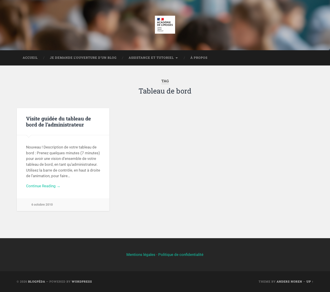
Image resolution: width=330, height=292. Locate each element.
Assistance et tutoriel (151, 58)
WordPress (82, 281)
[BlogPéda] (165, 25)
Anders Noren (289, 281)
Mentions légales (140, 254)
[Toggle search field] (306, 57)
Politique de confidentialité (180, 254)
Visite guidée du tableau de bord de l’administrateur (58, 121)
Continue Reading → (43, 186)
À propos (198, 58)
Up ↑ (310, 281)
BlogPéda (36, 281)
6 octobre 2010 (42, 205)
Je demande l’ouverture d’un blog (83, 58)
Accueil (30, 58)
